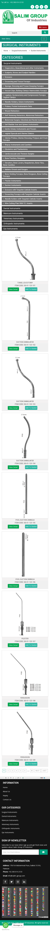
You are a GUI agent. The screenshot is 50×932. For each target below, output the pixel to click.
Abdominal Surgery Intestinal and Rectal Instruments (25, 120)
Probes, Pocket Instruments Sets (18, 106)
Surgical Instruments (19, 51)
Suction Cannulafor (25, 342)
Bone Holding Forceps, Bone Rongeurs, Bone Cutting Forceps (25, 175)
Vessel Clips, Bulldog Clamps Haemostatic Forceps (25, 91)
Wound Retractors (11, 111)
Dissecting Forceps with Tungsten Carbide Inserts (25, 194)
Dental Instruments (11, 208)
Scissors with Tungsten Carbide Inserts (20, 190)
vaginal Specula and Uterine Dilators (19, 133)
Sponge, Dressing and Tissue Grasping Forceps (24, 86)
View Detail (13, 289)
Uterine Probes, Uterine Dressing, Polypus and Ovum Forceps (25, 139)
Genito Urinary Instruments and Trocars (20, 129)
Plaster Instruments (12, 181)
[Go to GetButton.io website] (5, 929)
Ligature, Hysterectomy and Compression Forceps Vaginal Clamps (24, 96)
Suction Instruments (38, 51)
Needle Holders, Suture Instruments (19, 102)
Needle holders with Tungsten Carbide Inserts (23, 199)
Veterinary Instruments (13, 218)
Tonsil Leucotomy (25, 283)
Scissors (8, 77)
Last (44, 771)
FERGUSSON (25, 698)
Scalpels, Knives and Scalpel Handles (19, 72)
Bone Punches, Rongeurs (14, 158)
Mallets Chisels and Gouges (16, 169)
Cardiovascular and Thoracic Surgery (19, 154)
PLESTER (25, 639)
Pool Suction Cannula (25, 520)
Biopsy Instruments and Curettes (18, 145)
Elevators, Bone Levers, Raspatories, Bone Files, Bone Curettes (23, 164)
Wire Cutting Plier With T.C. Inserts (18, 203)
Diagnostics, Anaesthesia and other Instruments (24, 68)
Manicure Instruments (13, 213)
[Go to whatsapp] (5, 925)
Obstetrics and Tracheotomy (16, 149)
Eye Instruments (10, 228)
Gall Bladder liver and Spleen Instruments (21, 124)
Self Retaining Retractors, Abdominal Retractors (23, 115)
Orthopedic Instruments (13, 223)
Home (6, 51)
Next (38, 771)
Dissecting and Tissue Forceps (17, 82)
